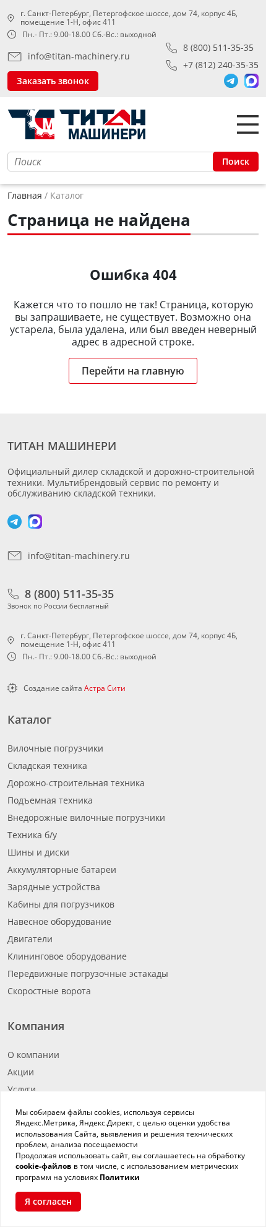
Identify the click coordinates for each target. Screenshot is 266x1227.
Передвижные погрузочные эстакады (87, 973)
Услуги (21, 1089)
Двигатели (30, 939)
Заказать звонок (53, 81)
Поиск (235, 161)
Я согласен (48, 1201)
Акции (20, 1072)
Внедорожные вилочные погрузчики (86, 817)
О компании (33, 1054)
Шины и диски (38, 852)
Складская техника (47, 765)
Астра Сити (105, 688)
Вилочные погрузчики (55, 748)
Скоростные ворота (49, 991)
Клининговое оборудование (67, 956)
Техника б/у (32, 835)
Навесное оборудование (59, 921)
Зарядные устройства (53, 887)
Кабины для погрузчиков (60, 904)
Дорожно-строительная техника (76, 783)
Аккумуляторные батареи (61, 869)
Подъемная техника (50, 800)
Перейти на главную (133, 371)
